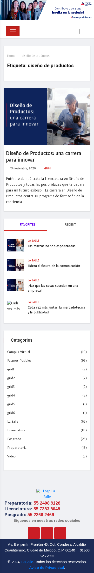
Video (11, 456)
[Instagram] (47, 533)
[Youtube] (60, 533)
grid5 (11, 404)
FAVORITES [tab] (27, 224)
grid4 (11, 395)
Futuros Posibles (19, 360)
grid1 (10, 369)
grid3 (11, 387)
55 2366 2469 (40, 514)
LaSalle (27, 562)
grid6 (11, 413)
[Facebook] (34, 533)
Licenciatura (16, 430)
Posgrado (14, 439)
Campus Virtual (18, 352)
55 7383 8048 (47, 509)
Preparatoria (17, 447)
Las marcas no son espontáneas (51, 246)
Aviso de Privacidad (46, 568)
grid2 (11, 378)
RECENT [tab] (70, 224)
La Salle (33, 240)
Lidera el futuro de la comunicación (54, 266)
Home (11, 56)
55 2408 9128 (47, 503)
